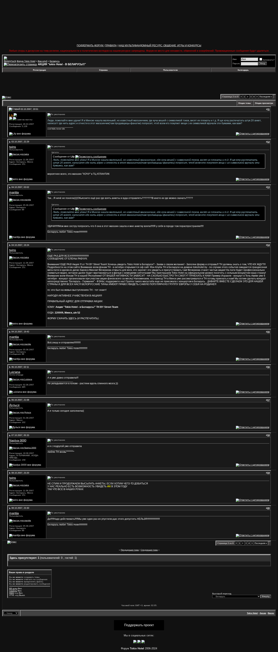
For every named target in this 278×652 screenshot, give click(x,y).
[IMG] (11, 593)
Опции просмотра (264, 103)
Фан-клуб (42, 61)
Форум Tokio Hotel (26, 61)
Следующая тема (149, 550)
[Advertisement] (35, 83)
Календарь (243, 70)
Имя (234, 59)
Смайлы (13, 591)
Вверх (271, 613)
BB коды (13, 588)
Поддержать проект (139, 625)
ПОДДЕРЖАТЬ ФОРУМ (90, 45)
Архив (263, 613)
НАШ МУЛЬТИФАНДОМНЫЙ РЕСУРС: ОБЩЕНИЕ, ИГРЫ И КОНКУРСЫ (159, 45)
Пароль (236, 63)
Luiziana (14, 372)
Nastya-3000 (17, 440)
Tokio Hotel (252, 613)
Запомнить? (269, 60)
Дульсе (14, 405)
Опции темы (244, 103)
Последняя (265, 96)
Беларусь (55, 61)
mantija (14, 192)
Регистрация (39, 70)
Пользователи (170, 70)
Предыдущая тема (130, 550)
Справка (103, 70)
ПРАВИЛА (111, 45)
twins (12, 147)
